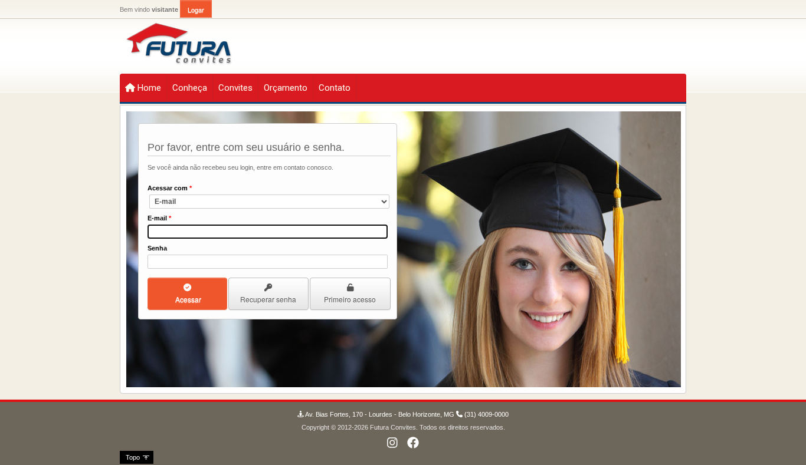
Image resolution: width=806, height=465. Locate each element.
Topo (133, 457)
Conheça (189, 88)
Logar (196, 9)
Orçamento (285, 88)
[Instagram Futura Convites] (394, 443)
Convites (235, 88)
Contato (334, 88)
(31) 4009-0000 (486, 414)
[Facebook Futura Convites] (413, 443)
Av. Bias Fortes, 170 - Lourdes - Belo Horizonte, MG (379, 414)
